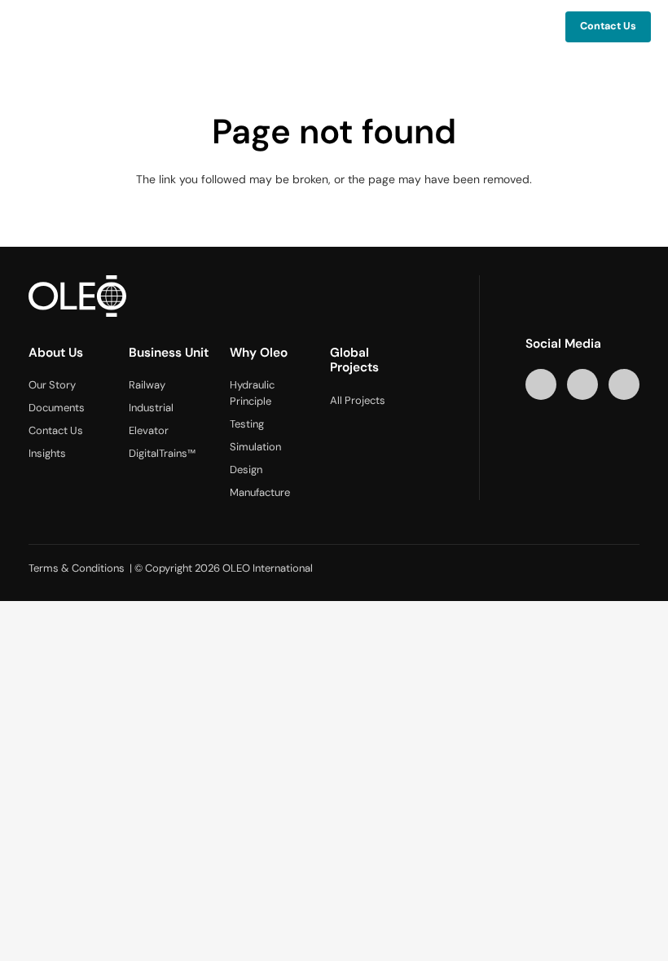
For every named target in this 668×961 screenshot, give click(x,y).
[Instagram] (624, 385)
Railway (147, 385)
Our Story (52, 385)
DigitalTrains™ (162, 453)
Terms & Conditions (77, 568)
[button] (455, 26)
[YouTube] (583, 385)
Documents (57, 408)
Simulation (255, 447)
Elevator (149, 430)
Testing (247, 424)
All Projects (357, 400)
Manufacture (260, 492)
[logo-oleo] (57, 27)
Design (246, 469)
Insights (47, 453)
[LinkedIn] (541, 385)
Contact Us (56, 430)
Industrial (151, 408)
